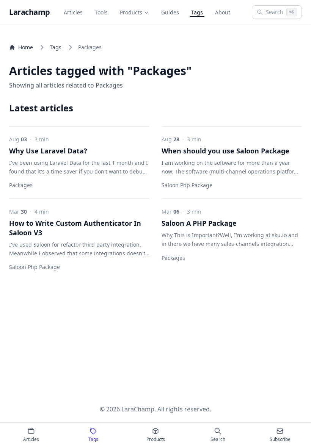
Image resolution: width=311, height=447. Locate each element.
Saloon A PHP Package (199, 223)
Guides (170, 12)
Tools (101, 12)
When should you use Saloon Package (225, 150)
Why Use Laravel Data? (48, 150)
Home (25, 47)
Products (131, 12)
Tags (197, 12)
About (222, 12)
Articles (73, 12)
